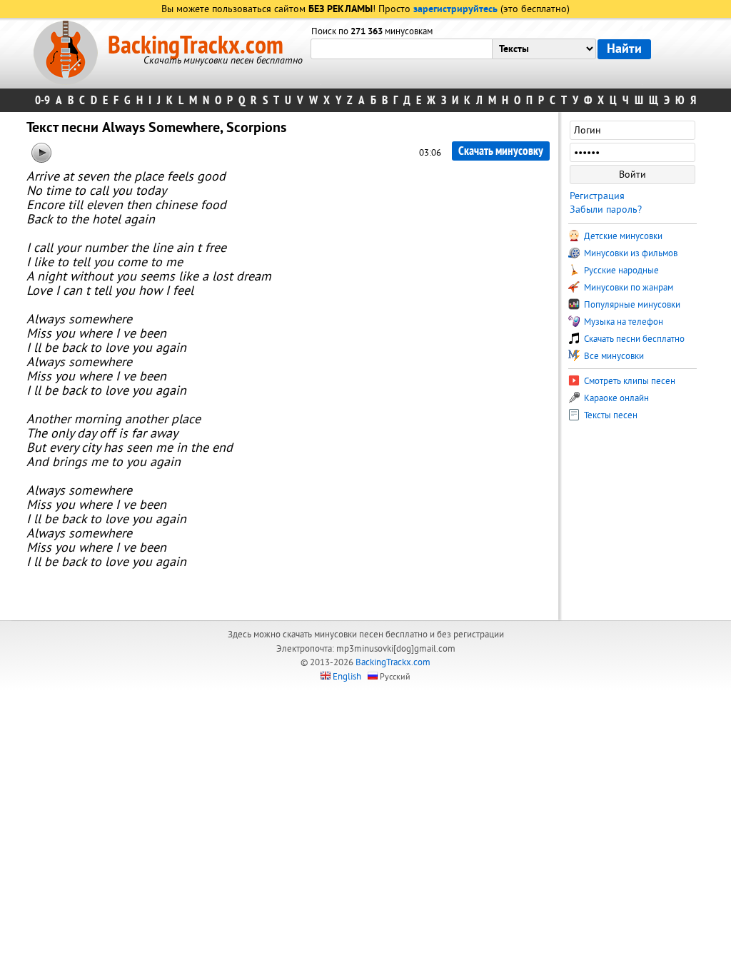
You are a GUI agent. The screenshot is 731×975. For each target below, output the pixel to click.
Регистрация (597, 196)
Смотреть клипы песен (628, 381)
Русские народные (620, 271)
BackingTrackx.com (195, 45)
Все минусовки (613, 356)
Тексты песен (609, 415)
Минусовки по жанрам (627, 288)
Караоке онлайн (615, 398)
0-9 (42, 100)
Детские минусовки (622, 236)
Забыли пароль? (606, 209)
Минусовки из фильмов (629, 253)
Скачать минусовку (500, 151)
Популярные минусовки (631, 305)
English (347, 677)
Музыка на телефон (622, 322)
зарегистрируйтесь (455, 10)
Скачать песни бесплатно (633, 339)
